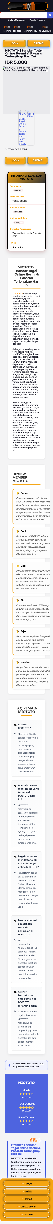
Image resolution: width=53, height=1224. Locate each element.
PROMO (28, 1183)
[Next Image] (47, 90)
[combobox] (23, 15)
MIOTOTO (18, 293)
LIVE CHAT (28, 1216)
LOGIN (14, 43)
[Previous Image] (5, 90)
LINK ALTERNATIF (28, 1208)
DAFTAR (38, 43)
